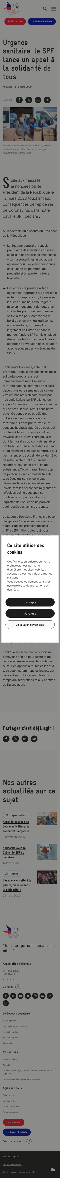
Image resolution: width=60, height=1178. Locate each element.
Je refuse (30, 613)
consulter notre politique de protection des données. (28, 585)
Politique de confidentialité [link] (30, 632)
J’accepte (30, 602)
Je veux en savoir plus (30, 624)
